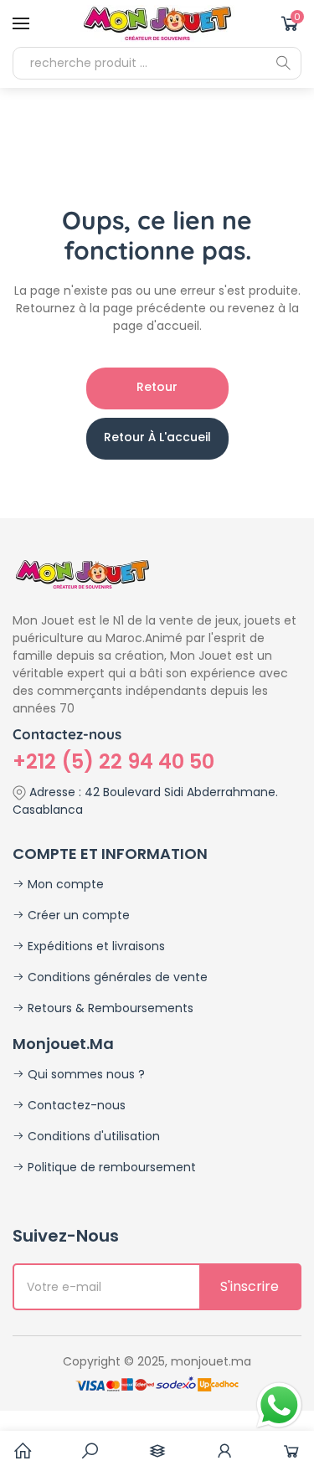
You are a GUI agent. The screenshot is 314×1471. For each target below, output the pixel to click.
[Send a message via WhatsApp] (279, 1405)
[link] (90, 1451)
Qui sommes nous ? (84, 1074)
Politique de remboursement (110, 1167)
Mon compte (64, 884)
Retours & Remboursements (108, 1008)
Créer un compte (77, 915)
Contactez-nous (75, 1105)
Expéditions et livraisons (94, 946)
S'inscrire (249, 1286)
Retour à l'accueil (157, 437)
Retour (157, 386)
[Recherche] (283, 63)
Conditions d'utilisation (92, 1136)
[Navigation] (21, 23)
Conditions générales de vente (116, 977)
